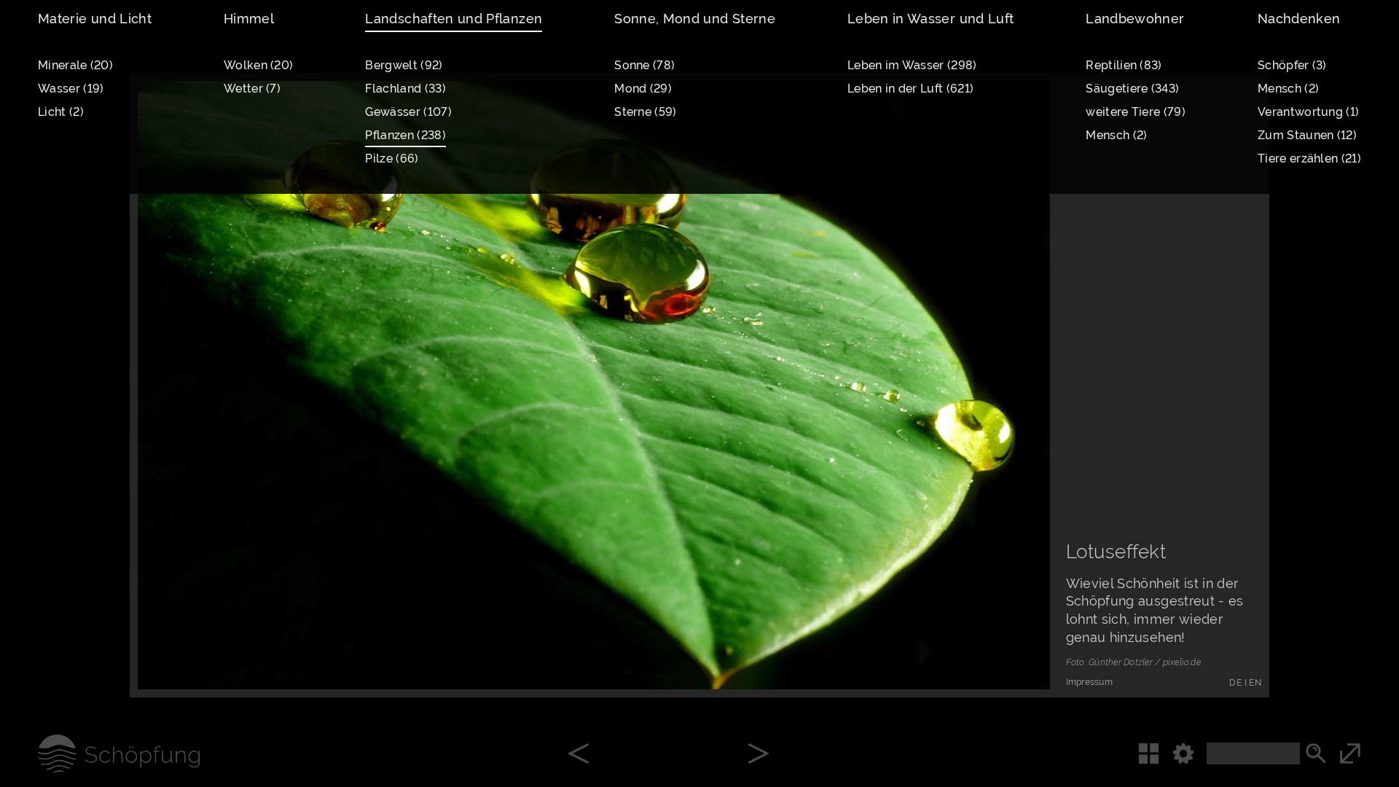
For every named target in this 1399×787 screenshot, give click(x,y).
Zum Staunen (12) (1307, 135)
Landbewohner (1135, 19)
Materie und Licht (95, 19)
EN (1255, 683)
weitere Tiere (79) (1136, 112)
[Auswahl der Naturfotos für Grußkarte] (1012, 650)
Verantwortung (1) (1308, 112)
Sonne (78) (644, 65)
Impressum (1089, 682)
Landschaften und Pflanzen (453, 19)
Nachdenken (1299, 19)
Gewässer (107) (408, 112)
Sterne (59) (645, 112)
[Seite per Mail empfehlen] (952, 650)
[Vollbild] (1369, 753)
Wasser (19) (70, 88)
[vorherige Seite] (578, 755)
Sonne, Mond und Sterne (694, 19)
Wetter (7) (252, 88)
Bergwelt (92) (403, 65)
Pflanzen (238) (405, 135)
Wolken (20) (258, 65)
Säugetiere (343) (1132, 88)
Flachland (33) (405, 88)
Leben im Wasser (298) (912, 65)
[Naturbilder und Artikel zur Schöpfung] (100, 753)
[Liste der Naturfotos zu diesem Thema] (1155, 753)
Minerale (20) (75, 65)
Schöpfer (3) (1292, 65)
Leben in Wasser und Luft (930, 19)
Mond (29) (643, 88)
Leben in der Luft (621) (910, 88)
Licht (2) (61, 112)
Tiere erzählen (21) (1309, 158)
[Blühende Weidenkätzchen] (758, 755)
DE (1235, 683)
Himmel (249, 19)
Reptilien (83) (1123, 65)
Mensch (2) (1116, 135)
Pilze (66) (391, 158)
